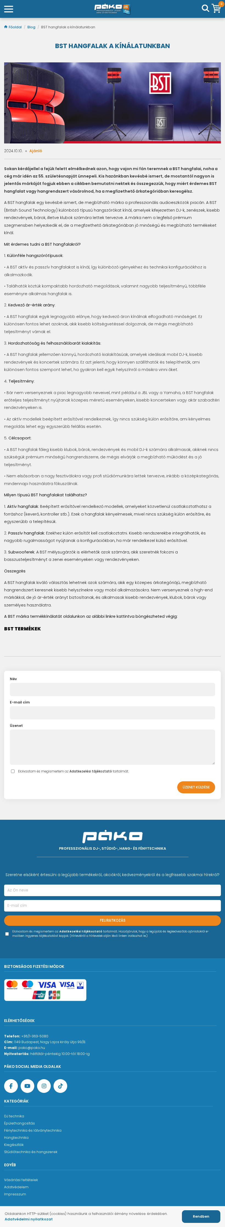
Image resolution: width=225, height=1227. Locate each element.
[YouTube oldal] (27, 1086)
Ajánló (35, 151)
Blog (31, 27)
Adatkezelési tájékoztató (90, 771)
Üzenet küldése (196, 787)
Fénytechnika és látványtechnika (32, 1130)
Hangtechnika (16, 1137)
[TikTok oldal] (60, 1086)
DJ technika (14, 1116)
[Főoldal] (112, 9)
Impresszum (15, 1194)
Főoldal (15, 27)
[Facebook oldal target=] (11, 1086)
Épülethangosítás (19, 1123)
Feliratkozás (112, 920)
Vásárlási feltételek (21, 1180)
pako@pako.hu (31, 1047)
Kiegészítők (14, 1144)
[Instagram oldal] (44, 1086)
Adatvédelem (16, 1187)
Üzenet (16, 725)
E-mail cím (20, 702)
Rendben (201, 1216)
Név (13, 679)
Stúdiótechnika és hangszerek (30, 1152)
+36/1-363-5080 (34, 1036)
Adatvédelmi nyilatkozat (29, 1219)
